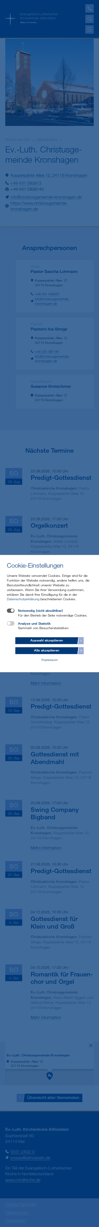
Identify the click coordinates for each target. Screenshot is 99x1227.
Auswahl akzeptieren (46, 640)
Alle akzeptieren (46, 650)
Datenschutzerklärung (23, 599)
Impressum (49, 659)
